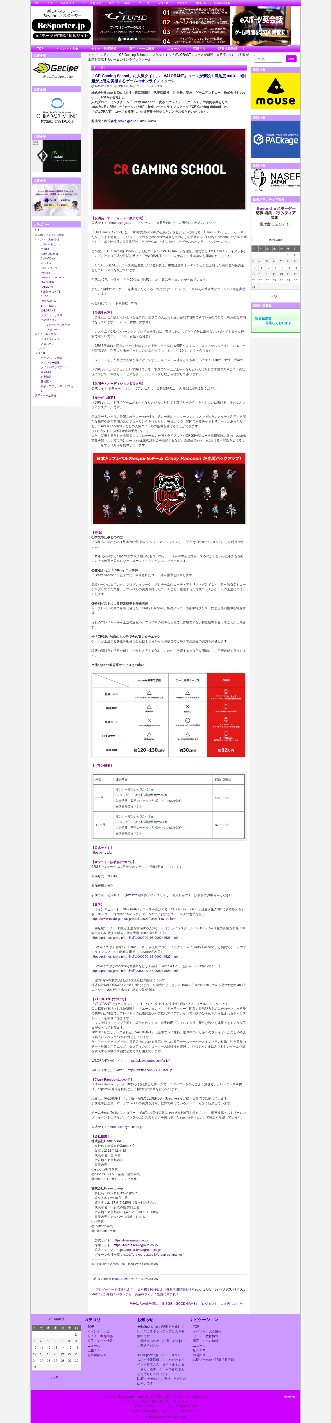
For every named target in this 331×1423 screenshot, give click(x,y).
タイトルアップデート (54, 367)
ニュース (144, 3)
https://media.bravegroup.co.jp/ (139, 1249)
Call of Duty (48, 258)
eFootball (46, 263)
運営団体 (182, 3)
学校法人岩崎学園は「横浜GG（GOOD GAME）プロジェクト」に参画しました (188, 1303)
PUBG (44, 296)
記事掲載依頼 (227, 48)
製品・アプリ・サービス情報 (146, 86)
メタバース (53, 329)
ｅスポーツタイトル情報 (49, 234)
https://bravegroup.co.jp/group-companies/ (153, 1254)
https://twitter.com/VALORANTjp (150, 1070)
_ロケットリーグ (51, 244)
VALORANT (48, 310)
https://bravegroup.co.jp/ (130, 1240)
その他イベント (50, 320)
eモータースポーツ (58, 324)
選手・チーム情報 (120, 3)
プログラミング (50, 339)
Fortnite (45, 272)
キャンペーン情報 (51, 357)
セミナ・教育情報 (90, 3)
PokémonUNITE (51, 291)
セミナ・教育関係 (103, 48)
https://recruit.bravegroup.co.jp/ (135, 1245)
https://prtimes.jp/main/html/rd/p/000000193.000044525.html (134, 937)
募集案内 (46, 381)
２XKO (45, 249)
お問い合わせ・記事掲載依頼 (213, 3)
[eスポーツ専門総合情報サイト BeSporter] (61, 25)
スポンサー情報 (50, 362)
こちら (168, 1406)
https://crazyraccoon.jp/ (126, 1126)
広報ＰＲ (163, 3)
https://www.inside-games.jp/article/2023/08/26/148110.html (133, 918)
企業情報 (46, 376)
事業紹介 (46, 372)
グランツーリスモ (51, 315)
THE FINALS (48, 305)
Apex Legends (50, 253)
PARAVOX (47, 287)
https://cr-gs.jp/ (120, 222)
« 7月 (274, 296)
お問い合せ (171, 1340)
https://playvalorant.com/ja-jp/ (149, 1060)
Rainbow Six (48, 301)
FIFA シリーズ (49, 268)
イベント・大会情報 (59, 3)
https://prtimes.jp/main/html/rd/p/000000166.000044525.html (134, 956)
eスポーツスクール (132, 1278)
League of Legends (53, 277)
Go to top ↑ (291, 1396)
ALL (37, 230)
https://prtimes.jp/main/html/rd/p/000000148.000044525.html (134, 970)
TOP (36, 3)
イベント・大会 (67, 48)
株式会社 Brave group (120, 120)
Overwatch (47, 282)
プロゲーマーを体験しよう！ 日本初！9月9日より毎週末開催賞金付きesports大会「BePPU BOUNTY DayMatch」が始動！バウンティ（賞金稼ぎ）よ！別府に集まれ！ (168, 1291)
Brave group (111, 1278)
